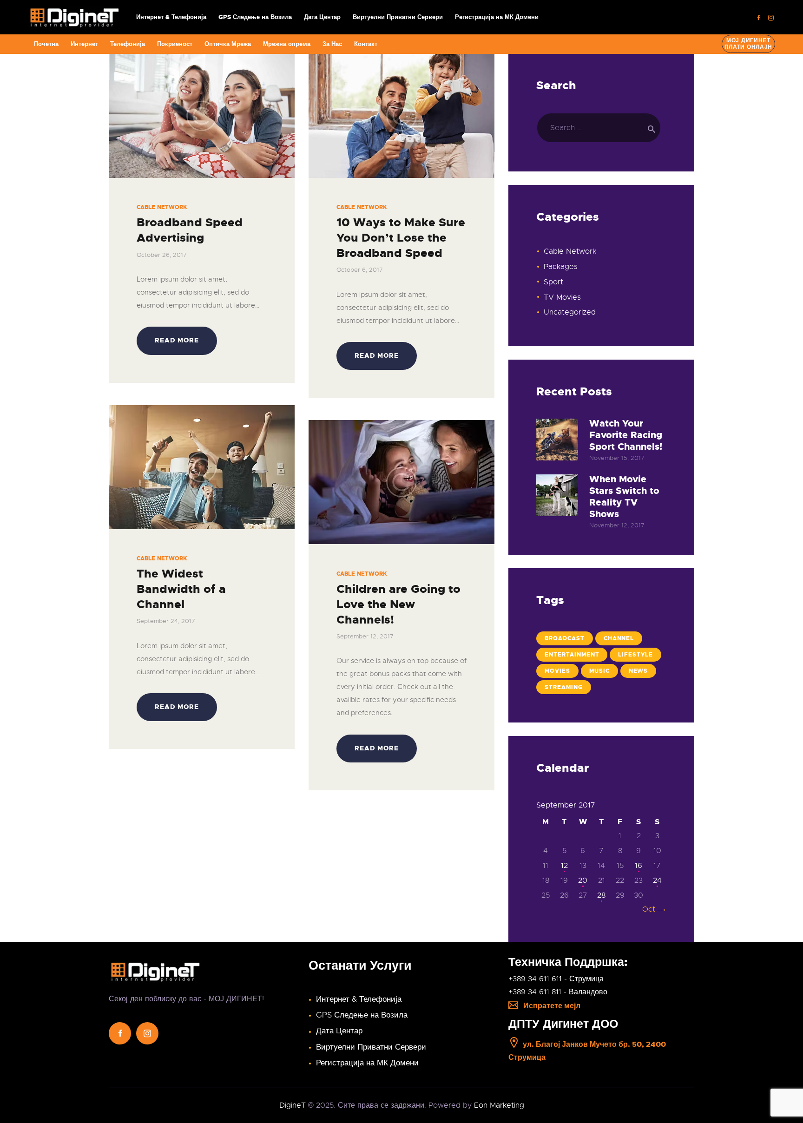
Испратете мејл (551, 1006)
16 (638, 865)
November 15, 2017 (617, 458)
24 (657, 880)
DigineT (292, 1105)
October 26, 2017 (162, 255)
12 (564, 865)
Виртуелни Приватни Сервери (371, 1047)
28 (601, 895)
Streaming (564, 687)
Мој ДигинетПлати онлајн (748, 44)
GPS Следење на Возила (362, 1015)
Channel (619, 638)
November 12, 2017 (617, 525)
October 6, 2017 (359, 270)
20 (582, 880)
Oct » (652, 909)
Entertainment (572, 654)
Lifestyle (635, 654)
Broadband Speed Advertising (190, 230)
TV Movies (562, 297)
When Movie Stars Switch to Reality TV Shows (624, 496)
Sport (553, 282)
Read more (177, 340)
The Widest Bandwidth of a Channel (181, 589)
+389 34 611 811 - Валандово (557, 992)
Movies (557, 671)
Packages (561, 266)
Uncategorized (570, 312)
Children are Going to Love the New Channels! (398, 604)
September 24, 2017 (166, 621)
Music (599, 671)
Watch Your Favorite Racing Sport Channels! (625, 435)
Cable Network (162, 207)
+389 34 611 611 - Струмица (556, 979)
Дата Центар (339, 1031)
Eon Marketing (499, 1105)
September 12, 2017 (365, 636)
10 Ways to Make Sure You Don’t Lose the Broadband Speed (400, 238)
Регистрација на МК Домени (367, 1063)
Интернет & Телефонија (359, 999)
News (638, 671)
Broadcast (565, 638)
